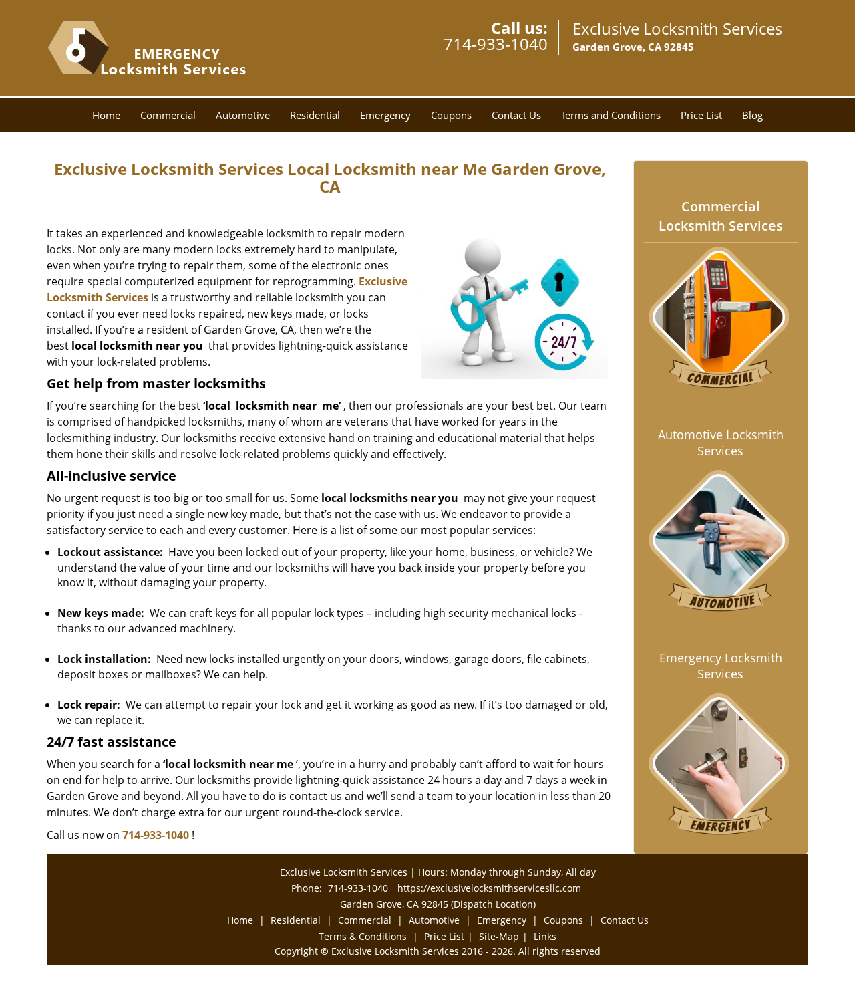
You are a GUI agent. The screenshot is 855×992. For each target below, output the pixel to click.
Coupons (451, 115)
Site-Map (499, 936)
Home (106, 115)
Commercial (168, 115)
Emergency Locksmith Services (720, 666)
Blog (752, 115)
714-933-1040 (496, 44)
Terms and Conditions (611, 115)
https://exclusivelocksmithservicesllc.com (489, 888)
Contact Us (516, 115)
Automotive (243, 115)
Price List (701, 115)
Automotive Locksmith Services (721, 442)
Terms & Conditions (363, 936)
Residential (315, 115)
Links (545, 936)
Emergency (385, 115)
